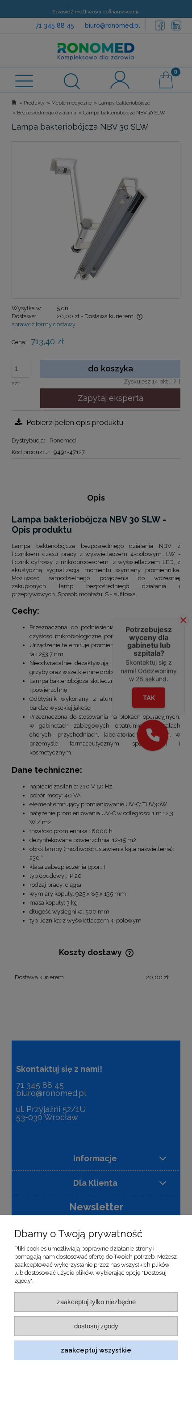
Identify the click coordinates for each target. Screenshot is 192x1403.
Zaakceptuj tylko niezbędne (96, 1302)
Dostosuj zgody (96, 1326)
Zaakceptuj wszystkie (96, 1350)
